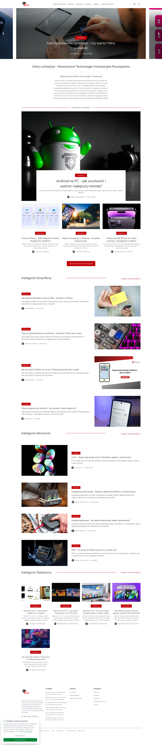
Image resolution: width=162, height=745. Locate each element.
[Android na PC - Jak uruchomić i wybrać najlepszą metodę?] (81, 156)
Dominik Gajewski (74, 695)
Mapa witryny (81, 730)
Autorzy (73, 689)
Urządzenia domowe (107, 4)
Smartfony (71, 4)
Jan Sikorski (73, 692)
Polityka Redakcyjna (71, 730)
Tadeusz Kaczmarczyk (76, 698)
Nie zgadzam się (20, 735)
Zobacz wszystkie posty (130, 279)
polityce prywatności (26, 731)
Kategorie (97, 689)
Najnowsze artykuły (59, 4)
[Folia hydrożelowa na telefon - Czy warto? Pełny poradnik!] (81, 33)
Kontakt (53, 730)
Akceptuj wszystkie (20, 740)
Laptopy (96, 4)
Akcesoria (79, 4)
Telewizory (88, 4)
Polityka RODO (60, 730)
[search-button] (134, 4)
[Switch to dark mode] (138, 4)
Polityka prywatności (44, 730)
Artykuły (49, 689)
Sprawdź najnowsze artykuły (81, 263)
